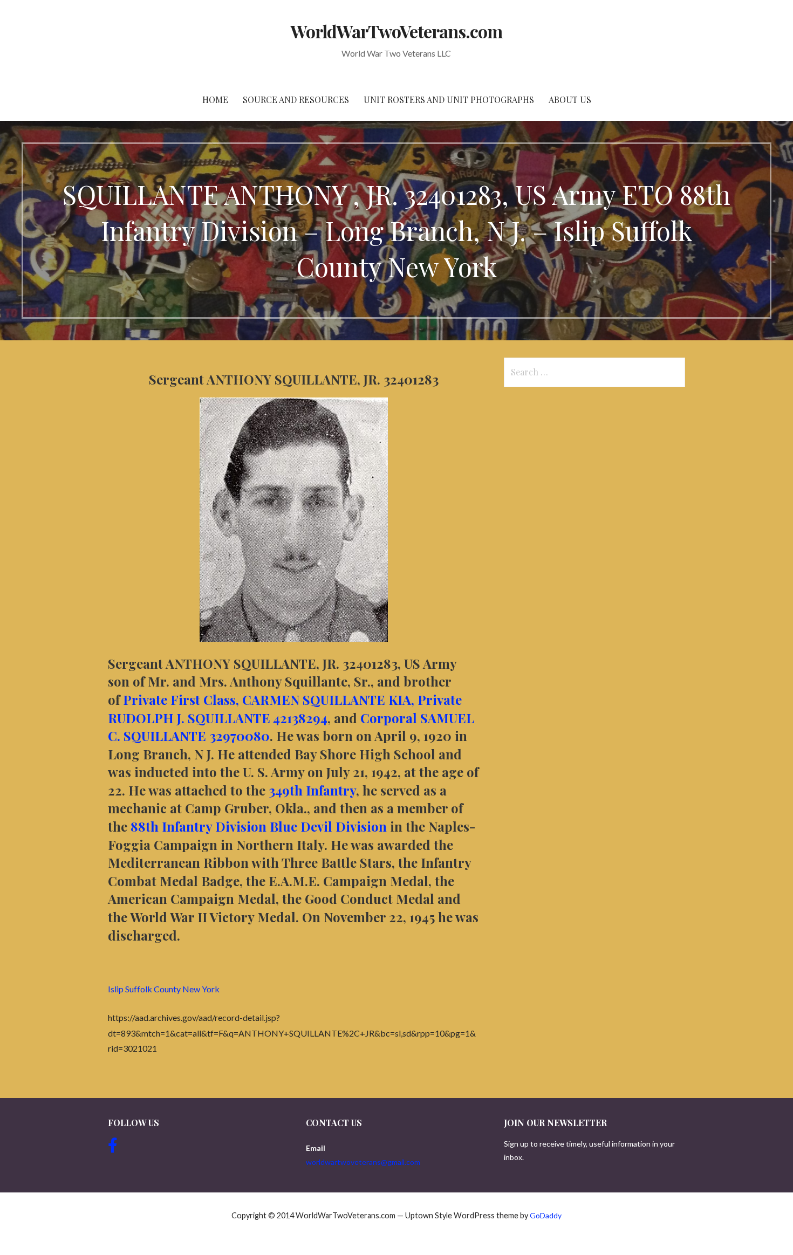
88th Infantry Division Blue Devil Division (257, 826)
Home (215, 99)
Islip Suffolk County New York (164, 989)
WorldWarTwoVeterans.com (397, 31)
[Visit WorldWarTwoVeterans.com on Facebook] (113, 1148)
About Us (570, 99)
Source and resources (296, 99)
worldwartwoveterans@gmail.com (363, 1162)
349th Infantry (312, 790)
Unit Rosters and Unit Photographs (449, 99)
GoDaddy (546, 1215)
